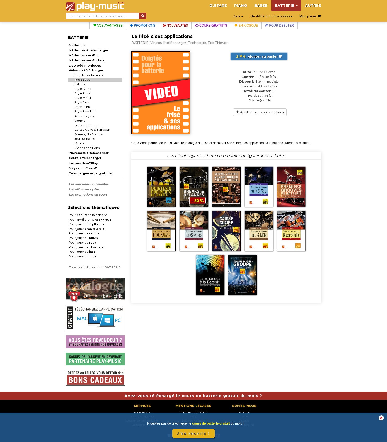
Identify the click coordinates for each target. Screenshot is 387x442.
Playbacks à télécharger (89, 153)
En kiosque (248, 25)
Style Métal (83, 97)
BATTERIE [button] (285, 5)
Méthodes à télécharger (88, 50)
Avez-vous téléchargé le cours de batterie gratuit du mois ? (193, 395)
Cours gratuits (212, 25)
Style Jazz (82, 102)
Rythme (80, 84)
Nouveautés (177, 25)
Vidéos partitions (87, 148)
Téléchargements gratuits (90, 173)
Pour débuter (281, 25)
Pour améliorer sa (90, 219)
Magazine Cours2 (83, 168)
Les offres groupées (84, 189)
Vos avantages (109, 25)
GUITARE (218, 5)
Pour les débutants (89, 75)
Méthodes (77, 45)
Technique (82, 79)
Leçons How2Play (83, 163)
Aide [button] (237, 16)
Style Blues (83, 89)
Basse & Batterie (87, 125)
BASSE (260, 5)
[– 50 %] (194, 186)
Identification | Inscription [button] (270, 16)
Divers (79, 143)
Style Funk (82, 107)
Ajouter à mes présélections (261, 112)
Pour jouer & (86, 229)
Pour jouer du (83, 238)
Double (80, 120)
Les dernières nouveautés (88, 184)
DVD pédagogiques (85, 65)
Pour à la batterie (88, 215)
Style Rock (82, 93)
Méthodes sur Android (87, 60)
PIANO (240, 5)
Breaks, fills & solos (89, 134)
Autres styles (84, 116)
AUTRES (313, 5)
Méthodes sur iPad (84, 55)
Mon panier (308, 16)
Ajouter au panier (257, 56)
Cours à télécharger (85, 158)
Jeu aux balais (85, 138)
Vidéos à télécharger (86, 70)
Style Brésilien (85, 111)
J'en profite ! (193, 433)
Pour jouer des (86, 224)
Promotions (144, 25)
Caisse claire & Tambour (92, 129)
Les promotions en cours (88, 194)
